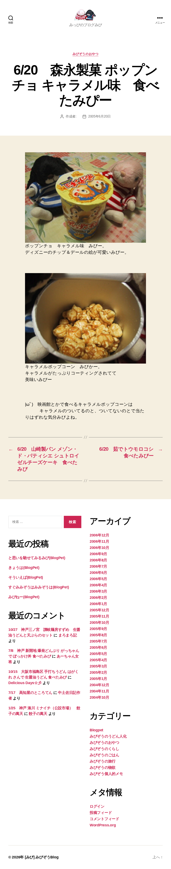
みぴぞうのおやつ (85, 54)
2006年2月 (98, 597)
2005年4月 (98, 660)
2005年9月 (98, 629)
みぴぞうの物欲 (103, 767)
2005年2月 (98, 672)
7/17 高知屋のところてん (30, 693)
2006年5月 (98, 579)
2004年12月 (99, 685)
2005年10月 (99, 622)
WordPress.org (103, 825)
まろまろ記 (67, 635)
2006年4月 (98, 585)
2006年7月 (98, 566)
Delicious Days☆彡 (25, 683)
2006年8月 (98, 560)
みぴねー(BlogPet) (23, 597)
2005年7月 (98, 641)
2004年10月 (99, 697)
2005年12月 (99, 610)
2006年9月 (98, 554)
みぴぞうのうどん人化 (108, 736)
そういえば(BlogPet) (25, 577)
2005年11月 (99, 616)
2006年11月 (99, 541)
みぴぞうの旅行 (103, 761)
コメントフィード (104, 819)
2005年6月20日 (99, 116)
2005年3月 (98, 666)
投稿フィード (101, 813)
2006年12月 (99, 535)
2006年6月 (98, 573)
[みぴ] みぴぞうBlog (42, 857)
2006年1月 (98, 604)
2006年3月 (98, 591)
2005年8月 (98, 635)
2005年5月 (98, 654)
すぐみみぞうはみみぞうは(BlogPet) (38, 587)
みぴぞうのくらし (104, 749)
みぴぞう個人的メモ (106, 774)
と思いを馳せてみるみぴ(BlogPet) (36, 558)
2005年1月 (98, 679)
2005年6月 (98, 647)
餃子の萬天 (38, 714)
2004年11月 (99, 691)
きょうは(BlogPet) (23, 568)
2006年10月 (99, 548)
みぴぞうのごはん (104, 755)
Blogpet (96, 730)
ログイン (97, 806)
